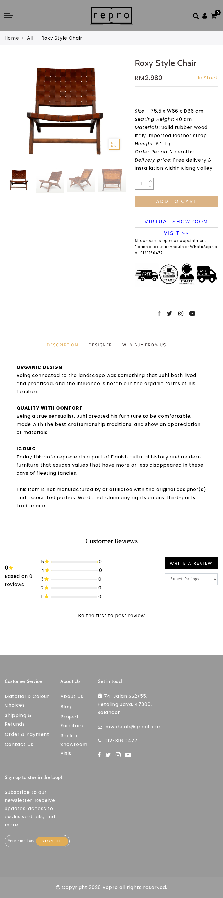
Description (62, 345)
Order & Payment (27, 734)
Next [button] (107, 114)
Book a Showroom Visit (73, 744)
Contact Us (19, 744)
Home (11, 38)
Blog (65, 706)
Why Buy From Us (144, 345)
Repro (110, 887)
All (30, 38)
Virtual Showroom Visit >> (176, 223)
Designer (100, 345)
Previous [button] (15, 114)
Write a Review (191, 563)
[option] (65, 111)
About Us (71, 696)
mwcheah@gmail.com (133, 726)
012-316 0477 (121, 740)
